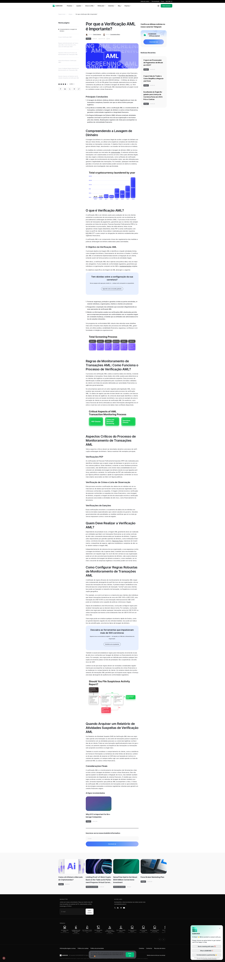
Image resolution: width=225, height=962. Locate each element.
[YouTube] (124, 908)
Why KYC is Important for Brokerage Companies (98, 815)
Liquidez (78, 6)
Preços (162, 1)
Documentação (155, 1)
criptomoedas (115, 152)
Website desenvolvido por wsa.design (156, 955)
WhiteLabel (101, 6)
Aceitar (130, 955)
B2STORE (168, 1)
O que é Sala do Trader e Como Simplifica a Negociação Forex (153, 78)
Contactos (149, 948)
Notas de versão (145, 1)
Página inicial (61, 14)
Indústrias (111, 6)
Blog (119, 6)
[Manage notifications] (3, 958)
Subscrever (89, 912)
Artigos (71, 14)
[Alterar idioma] (158, 5)
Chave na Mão (89, 6)
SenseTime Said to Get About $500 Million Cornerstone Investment (125, 879)
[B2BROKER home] (57, 6)
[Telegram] (121, 908)
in (118, 908)
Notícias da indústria (91, 886)
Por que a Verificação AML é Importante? (86, 14)
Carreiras (141, 948)
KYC (87, 233)
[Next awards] (163, 939)
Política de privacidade (97, 948)
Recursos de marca (159, 948)
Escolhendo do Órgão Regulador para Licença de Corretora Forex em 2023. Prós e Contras (153, 95)
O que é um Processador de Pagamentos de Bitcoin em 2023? (153, 62)
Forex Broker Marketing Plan (152, 877)
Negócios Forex (117, 541)
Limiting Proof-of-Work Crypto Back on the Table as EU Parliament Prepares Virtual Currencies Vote (98, 880)
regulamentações (125, 266)
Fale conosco (167, 6)
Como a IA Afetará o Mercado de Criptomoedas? (70, 878)
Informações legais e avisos (68, 948)
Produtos (69, 6)
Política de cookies (83, 948)
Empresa (127, 6)
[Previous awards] (159, 939)
